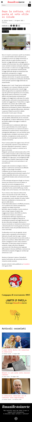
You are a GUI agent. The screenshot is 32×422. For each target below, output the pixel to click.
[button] (11, 26)
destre (14, 28)
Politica (4, 22)
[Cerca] (29, 5)
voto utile (5, 31)
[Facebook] (2, 2)
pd (24, 28)
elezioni (20, 28)
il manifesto (26, 264)
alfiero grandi (6, 28)
